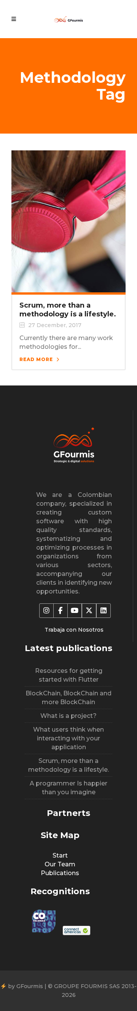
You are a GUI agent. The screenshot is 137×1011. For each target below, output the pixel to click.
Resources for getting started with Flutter (68, 675)
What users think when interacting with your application (68, 738)
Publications (60, 873)
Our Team (60, 864)
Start (60, 855)
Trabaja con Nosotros (74, 629)
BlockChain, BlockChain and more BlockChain (68, 698)
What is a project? (68, 715)
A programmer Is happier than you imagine (68, 788)
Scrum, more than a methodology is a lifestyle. (67, 309)
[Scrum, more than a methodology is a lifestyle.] (68, 221)
